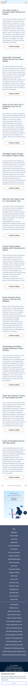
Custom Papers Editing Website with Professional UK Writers (14, 248)
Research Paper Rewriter (14, 618)
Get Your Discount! (14, 499)
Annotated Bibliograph (14, 559)
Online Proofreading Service (14, 628)
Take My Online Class (14, 611)
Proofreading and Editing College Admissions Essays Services (13, 348)
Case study (14, 539)
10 (20, 485)
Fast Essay (14, 566)
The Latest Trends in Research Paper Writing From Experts (14, 12)
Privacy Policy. (5, 680)
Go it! (14, 683)
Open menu (26, 2)
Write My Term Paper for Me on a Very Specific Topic (13, 200)
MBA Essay (14, 576)
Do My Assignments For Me (14, 624)
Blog (14, 529)
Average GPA (14, 579)
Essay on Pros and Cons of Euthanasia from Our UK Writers (13, 106)
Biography (14, 532)
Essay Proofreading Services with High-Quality (13, 442)
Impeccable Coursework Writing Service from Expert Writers (13, 59)
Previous (2, 485)
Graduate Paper (14, 592)
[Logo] (4, 2)
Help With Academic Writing (14, 631)
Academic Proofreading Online (14, 638)
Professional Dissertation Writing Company (14, 655)
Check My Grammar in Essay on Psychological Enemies (14, 396)
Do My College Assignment (14, 621)
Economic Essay (14, 582)
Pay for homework (14, 562)
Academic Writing (14, 572)
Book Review (14, 599)
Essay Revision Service (14, 614)
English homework (14, 556)
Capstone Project (14, 586)
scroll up (25, 513)
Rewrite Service (14, 608)
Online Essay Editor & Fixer (14, 641)
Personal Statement (14, 545)
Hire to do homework (14, 552)
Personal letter (14, 535)
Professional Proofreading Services (14, 648)
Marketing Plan (14, 589)
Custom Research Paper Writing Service (14, 651)
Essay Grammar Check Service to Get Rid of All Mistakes (12, 299)
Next (25, 485)
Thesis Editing (14, 604)
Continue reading (14, 46)
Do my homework (14, 596)
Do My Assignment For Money (14, 634)
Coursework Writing (14, 569)
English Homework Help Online (14, 645)
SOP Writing (14, 549)
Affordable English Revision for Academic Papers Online (13, 155)
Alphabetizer (14, 542)
